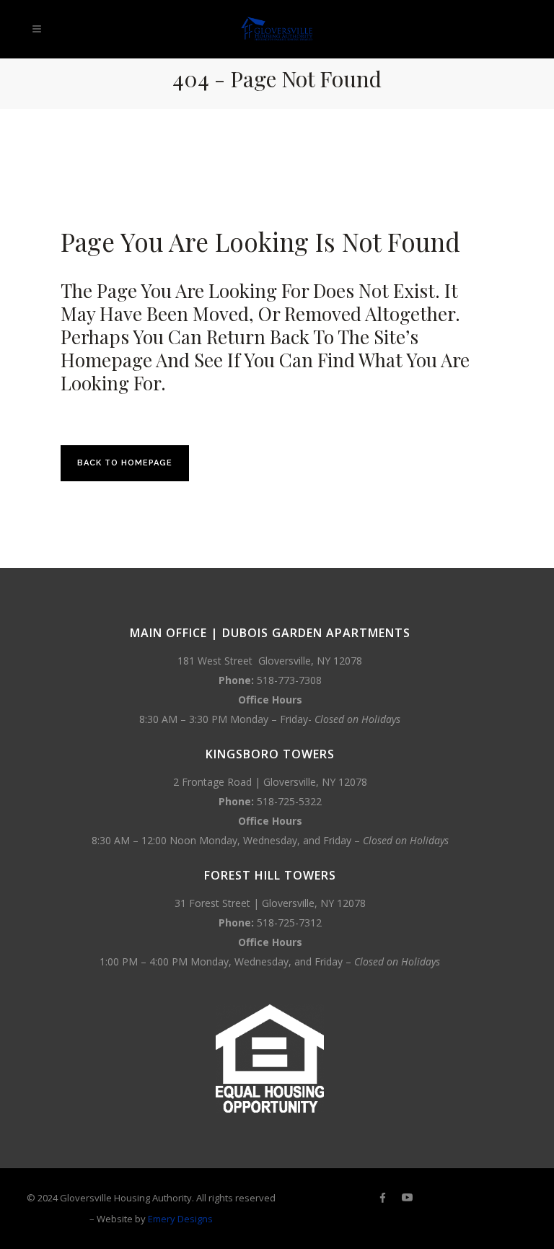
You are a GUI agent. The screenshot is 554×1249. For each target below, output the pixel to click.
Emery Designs (180, 1218)
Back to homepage (124, 463)
